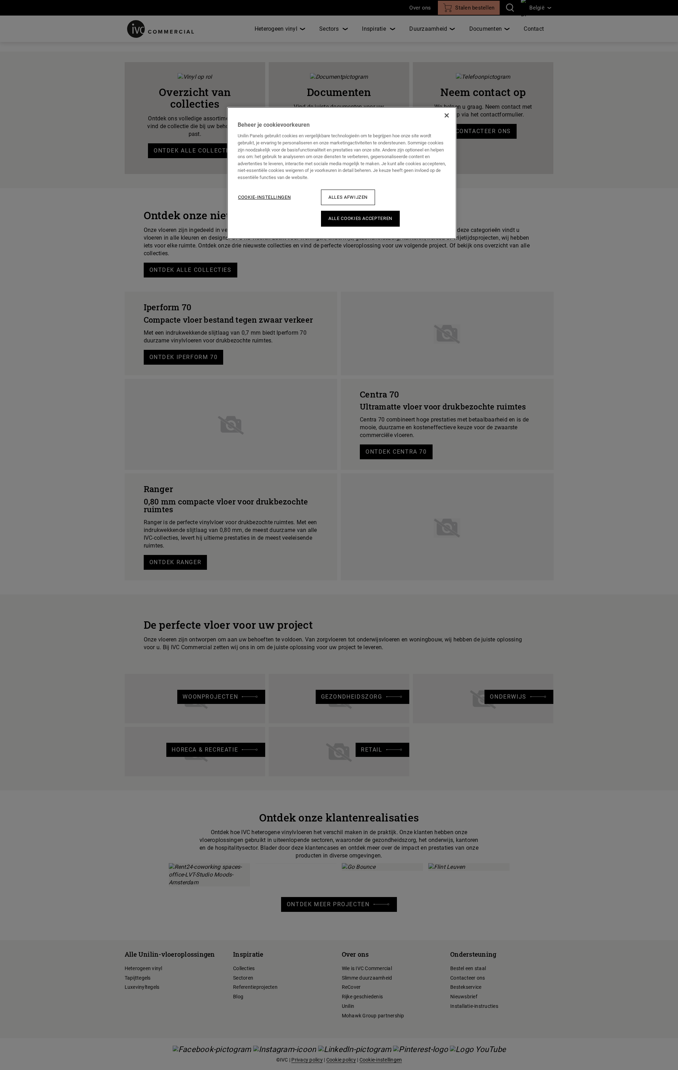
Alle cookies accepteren (360, 218)
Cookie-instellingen (264, 197)
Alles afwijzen (348, 197)
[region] (342, 173)
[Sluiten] (446, 115)
